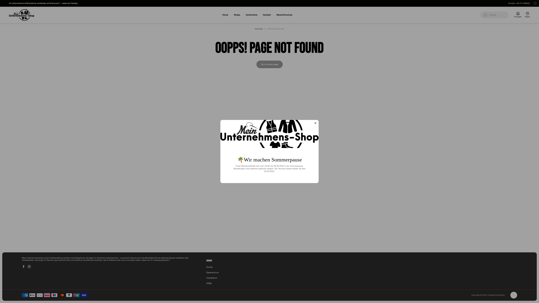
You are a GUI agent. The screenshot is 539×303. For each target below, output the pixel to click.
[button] (315, 123)
